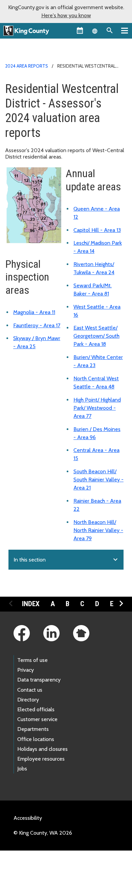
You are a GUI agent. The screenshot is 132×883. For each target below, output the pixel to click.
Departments (33, 729)
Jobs (22, 768)
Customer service (37, 719)
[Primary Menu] (124, 30)
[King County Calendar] (79, 30)
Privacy (25, 670)
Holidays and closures (42, 749)
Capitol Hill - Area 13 (97, 230)
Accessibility (28, 818)
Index (31, 604)
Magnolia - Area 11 (34, 312)
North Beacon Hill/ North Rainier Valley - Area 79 (98, 530)
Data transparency (39, 679)
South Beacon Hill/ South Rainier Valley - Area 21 (98, 479)
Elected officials (35, 709)
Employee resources (41, 759)
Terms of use (32, 660)
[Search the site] (109, 30)
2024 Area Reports (26, 66)
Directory (28, 699)
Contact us (29, 690)
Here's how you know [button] (66, 15)
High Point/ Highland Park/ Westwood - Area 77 (97, 408)
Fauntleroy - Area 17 (36, 325)
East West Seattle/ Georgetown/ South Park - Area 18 (96, 336)
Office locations (35, 739)
